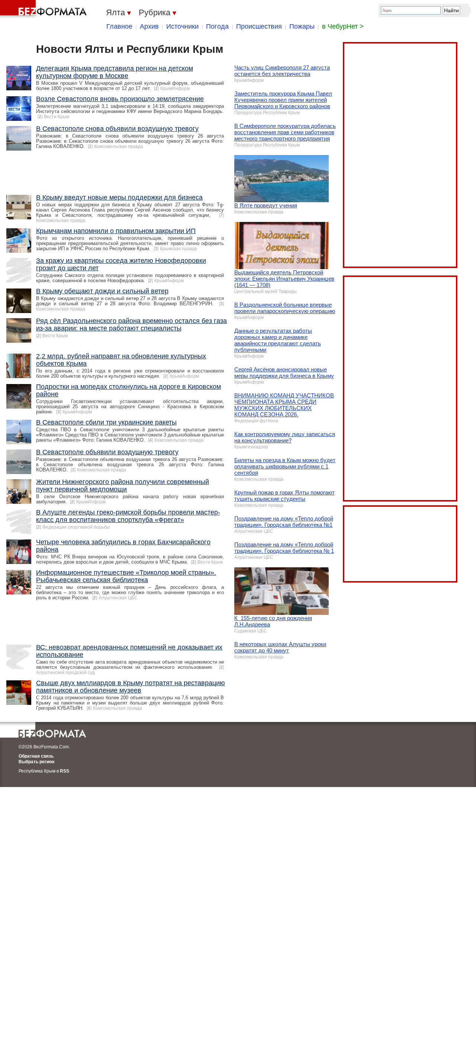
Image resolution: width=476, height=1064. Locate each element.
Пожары (302, 26)
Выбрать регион (36, 761)
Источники (182, 26)
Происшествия (259, 26)
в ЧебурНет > (343, 26)
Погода (217, 26)
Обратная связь (36, 756)
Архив (149, 26)
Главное (119, 26)
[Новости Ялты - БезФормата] (44, 9)
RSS (64, 771)
